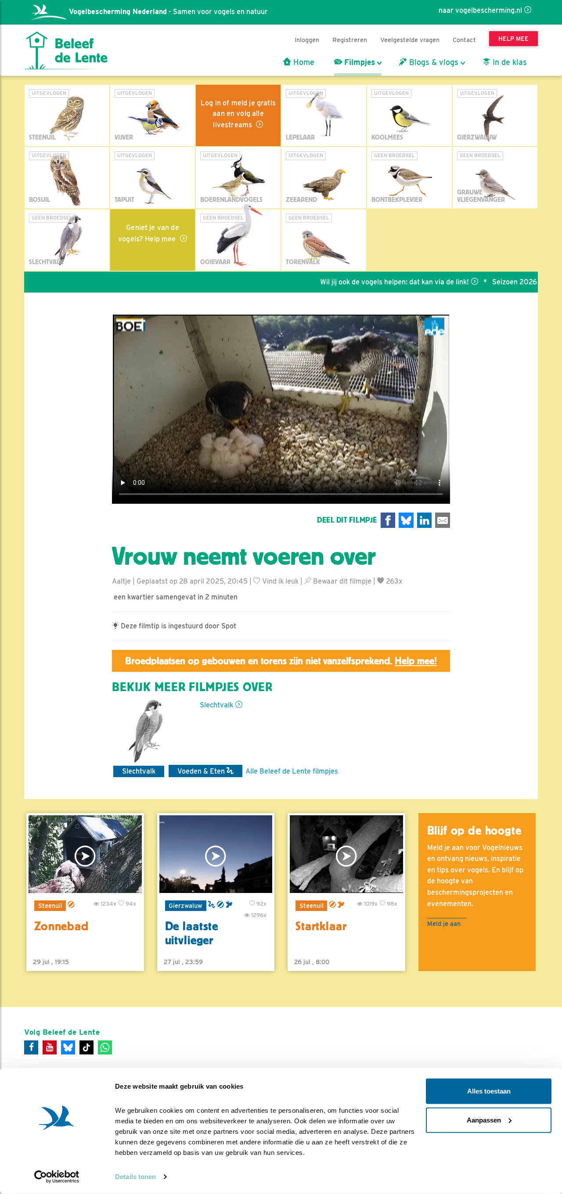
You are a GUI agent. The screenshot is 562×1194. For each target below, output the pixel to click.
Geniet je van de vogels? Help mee (148, 233)
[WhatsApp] (105, 1047)
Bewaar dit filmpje (341, 581)
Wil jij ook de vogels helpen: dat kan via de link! (367, 282)
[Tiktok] (86, 1047)
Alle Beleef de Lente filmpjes (291, 771)
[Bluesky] (68, 1047)
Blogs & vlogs (432, 62)
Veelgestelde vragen (410, 39)
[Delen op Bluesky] (406, 520)
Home (302, 62)
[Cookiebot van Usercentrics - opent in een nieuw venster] (56, 1176)
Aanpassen (484, 1119)
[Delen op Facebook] (388, 520)
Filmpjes (358, 62)
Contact (464, 39)
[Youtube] (50, 1047)
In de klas (508, 62)
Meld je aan (444, 923)
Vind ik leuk (279, 581)
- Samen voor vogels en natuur (168, 11)
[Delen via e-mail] (442, 520)
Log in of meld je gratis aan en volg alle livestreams (238, 114)
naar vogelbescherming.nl (480, 10)
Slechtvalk (216, 705)
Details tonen (135, 1176)
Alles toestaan (489, 1091)
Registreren (349, 39)
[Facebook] (31, 1047)
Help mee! (416, 661)
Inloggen (307, 39)
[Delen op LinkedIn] (424, 520)
